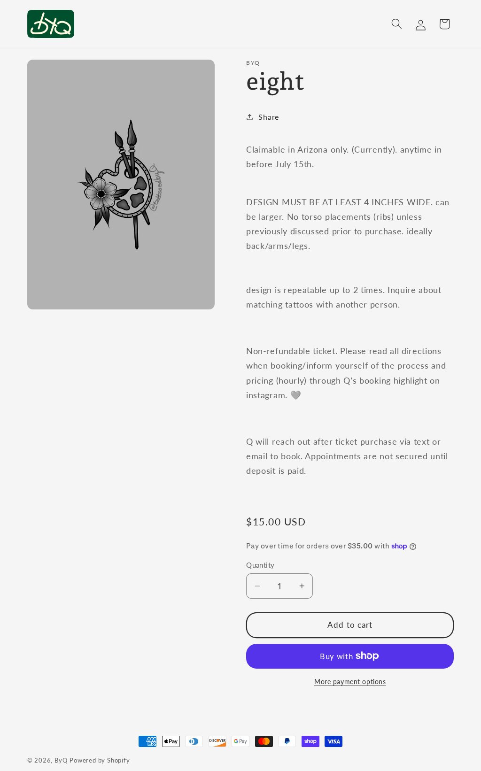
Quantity (260, 565)
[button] (397, 24)
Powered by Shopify (100, 760)
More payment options (350, 682)
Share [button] (268, 116)
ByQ (60, 760)
